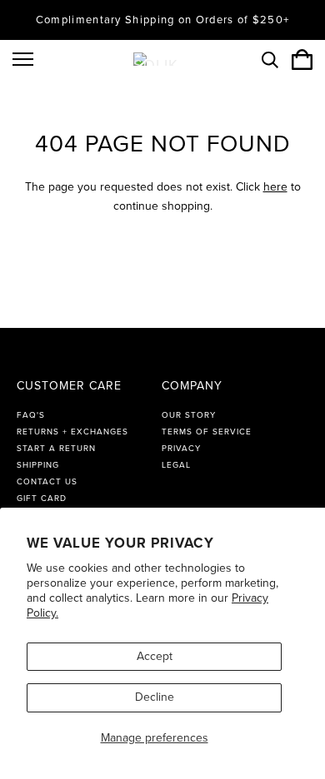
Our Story (189, 415)
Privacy (181, 449)
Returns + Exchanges (72, 432)
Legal (176, 465)
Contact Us (47, 482)
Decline (154, 697)
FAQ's (31, 415)
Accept (154, 656)
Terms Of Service (207, 432)
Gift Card (42, 499)
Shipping (38, 465)
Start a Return (56, 449)
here (275, 187)
